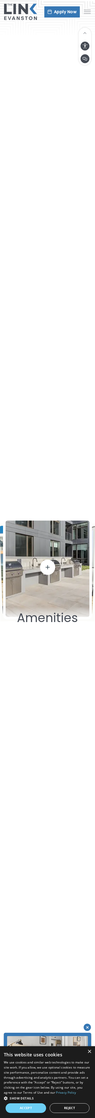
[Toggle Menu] (87, 12)
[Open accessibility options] (85, 46)
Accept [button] (26, 1108)
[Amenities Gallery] (47, 571)
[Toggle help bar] (85, 33)
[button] (47, 1098)
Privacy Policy (66, 1092)
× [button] (89, 1052)
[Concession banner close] (87, 1027)
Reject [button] (69, 1108)
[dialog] (47, 1082)
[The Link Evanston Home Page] (20, 12)
